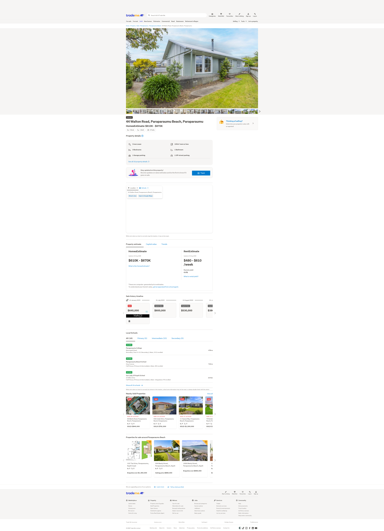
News (175, 528)
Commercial (166, 21)
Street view (132, 196)
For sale (128, 21)
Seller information (243, 513)
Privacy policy (191, 528)
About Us (161, 528)
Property (133, 26)
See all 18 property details (138, 161)
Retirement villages (191, 21)
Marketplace (132, 500)
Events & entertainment (223, 508)
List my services (220, 513)
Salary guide (197, 513)
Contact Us (226, 528)
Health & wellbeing (221, 511)
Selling (235, 21)
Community (242, 500)
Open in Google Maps (145, 196)
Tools (243, 21)
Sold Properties (154, 506)
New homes (148, 21)
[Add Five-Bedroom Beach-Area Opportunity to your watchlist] (177, 443)
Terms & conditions (202, 528)
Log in (255, 16)
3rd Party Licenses (243, 511)
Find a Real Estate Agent (157, 513)
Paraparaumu (144, 26)
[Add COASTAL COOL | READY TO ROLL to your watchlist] (205, 443)
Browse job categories (200, 503)
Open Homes (154, 508)
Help (239, 503)
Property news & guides (157, 503)
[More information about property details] (142, 136)
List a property (253, 21)
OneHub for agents (155, 511)
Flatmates (156, 21)
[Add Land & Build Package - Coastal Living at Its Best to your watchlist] (149, 443)
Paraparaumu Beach (155, 26)
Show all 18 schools (133, 385)
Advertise (182, 528)
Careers (169, 528)
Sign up (248, 16)
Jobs (196, 500)
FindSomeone (254, 522)
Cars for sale (176, 503)
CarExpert (204, 522)
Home (128, 26)
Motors (174, 500)
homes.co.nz (157, 522)
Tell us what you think (177, 487)
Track (202, 173)
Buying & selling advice (178, 508)
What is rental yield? (191, 276)
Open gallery (193, 105)
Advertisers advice (199, 511)
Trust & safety (242, 508)
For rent (135, 21)
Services (219, 500)
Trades (218, 503)
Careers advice (198, 506)
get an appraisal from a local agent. (166, 287)
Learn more (160, 487)
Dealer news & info (177, 511)
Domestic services (221, 506)
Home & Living (132, 513)
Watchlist (234, 494)
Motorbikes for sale (177, 506)
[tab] (132, 188)
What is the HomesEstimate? (139, 266)
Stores (130, 506)
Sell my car (175, 513)
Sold (141, 21)
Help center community (245, 515)
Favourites (243, 494)
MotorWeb (181, 522)
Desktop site (153, 528)
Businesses (180, 21)
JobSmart (197, 508)
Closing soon (132, 508)
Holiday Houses (228, 522)
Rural (173, 21)
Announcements (243, 506)
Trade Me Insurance (131, 522)
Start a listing (226, 494)
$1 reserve (131, 511)
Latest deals (131, 503)
